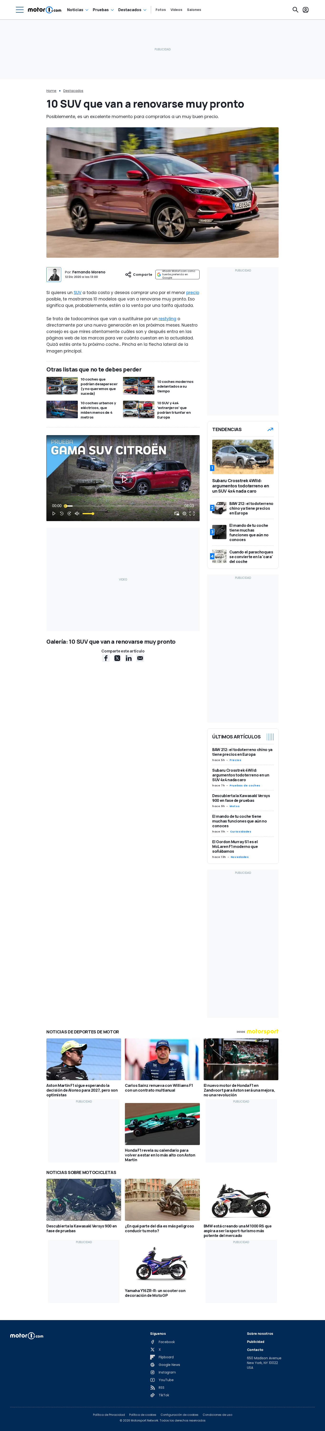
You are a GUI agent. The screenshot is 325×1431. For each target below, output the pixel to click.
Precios (235, 760)
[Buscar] (295, 10)
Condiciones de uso (217, 1415)
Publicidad (255, 1341)
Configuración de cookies (179, 1415)
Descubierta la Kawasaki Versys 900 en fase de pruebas (241, 798)
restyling (167, 319)
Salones (194, 10)
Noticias (75, 9)
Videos (176, 10)
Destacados (129, 9)
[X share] (117, 658)
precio (192, 292)
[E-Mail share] (140, 658)
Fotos (161, 10)
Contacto (255, 1349)
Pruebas (101, 9)
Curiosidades (240, 831)
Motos (235, 806)
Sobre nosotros (260, 1333)
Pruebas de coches (245, 785)
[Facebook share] (106, 658)
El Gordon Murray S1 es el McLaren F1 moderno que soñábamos (235, 846)
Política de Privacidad (109, 1415)
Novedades (240, 857)
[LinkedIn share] (129, 658)
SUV (77, 292)
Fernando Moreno (88, 272)
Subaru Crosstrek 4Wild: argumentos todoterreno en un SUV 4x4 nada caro (240, 775)
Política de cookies (142, 1415)
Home (51, 91)
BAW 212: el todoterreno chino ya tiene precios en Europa (242, 752)
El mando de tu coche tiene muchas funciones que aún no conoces (239, 821)
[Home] (44, 9)
